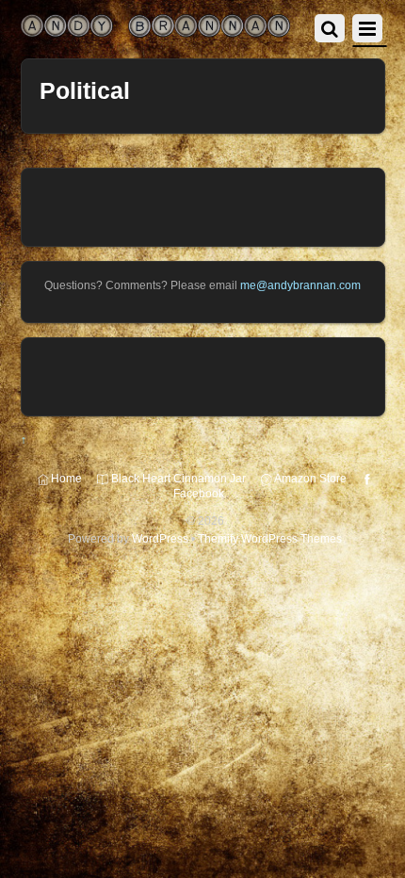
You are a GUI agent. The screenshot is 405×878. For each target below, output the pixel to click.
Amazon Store (309, 478)
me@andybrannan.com (300, 285)
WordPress (160, 538)
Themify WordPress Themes (270, 538)
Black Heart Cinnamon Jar (177, 478)
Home (65, 478)
